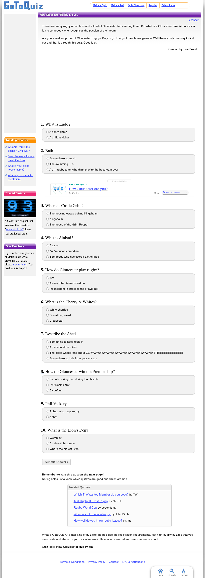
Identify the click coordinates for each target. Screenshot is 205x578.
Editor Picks (168, 5)
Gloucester (56, 320)
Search (172, 575)
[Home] (23, 5)
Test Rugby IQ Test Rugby (91, 501)
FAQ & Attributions (133, 561)
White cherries (58, 309)
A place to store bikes (62, 347)
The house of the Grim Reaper (68, 224)
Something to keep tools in (66, 341)
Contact (114, 561)
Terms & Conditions (72, 561)
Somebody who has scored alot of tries (74, 256)
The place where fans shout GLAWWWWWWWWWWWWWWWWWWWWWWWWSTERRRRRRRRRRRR (116, 352)
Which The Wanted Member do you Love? (101, 494)
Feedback (193, 20)
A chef (53, 417)
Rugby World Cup (85, 507)
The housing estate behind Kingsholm (73, 213)
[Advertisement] (119, 85)
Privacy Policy (96, 561)
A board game (58, 131)
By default (55, 390)
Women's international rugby (92, 514)
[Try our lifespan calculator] (20, 208)
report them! (20, 264)
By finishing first (59, 384)
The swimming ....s (61, 164)
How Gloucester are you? (88, 189)
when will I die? (14, 229)
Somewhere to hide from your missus (73, 358)
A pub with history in (62, 443)
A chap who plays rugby (64, 411)
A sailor (54, 245)
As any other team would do (67, 283)
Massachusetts (172, 192)
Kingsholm (56, 218)
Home (160, 575)
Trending (183, 575)
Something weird (60, 315)
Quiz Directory (136, 5)
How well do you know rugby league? (98, 520)
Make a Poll (117, 5)
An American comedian (64, 251)
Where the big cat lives (63, 448)
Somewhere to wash (62, 158)
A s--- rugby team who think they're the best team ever (83, 169)
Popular (153, 5)
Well (52, 277)
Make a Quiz (100, 5)
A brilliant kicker (59, 137)
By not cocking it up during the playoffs (73, 379)
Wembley (55, 437)
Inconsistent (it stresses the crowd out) (73, 288)
